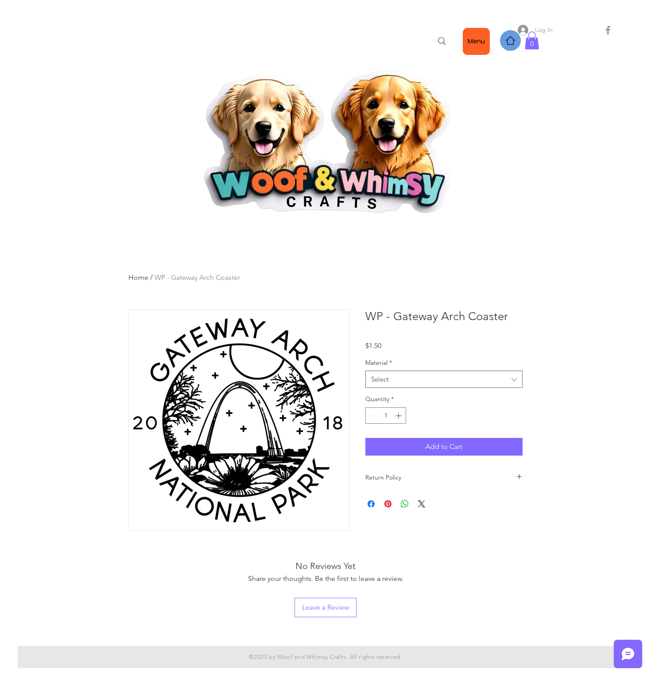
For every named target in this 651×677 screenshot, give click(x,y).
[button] (531, 40)
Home (138, 277)
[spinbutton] (386, 415)
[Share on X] (421, 504)
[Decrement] (372, 415)
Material (378, 363)
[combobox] (444, 379)
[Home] (510, 40)
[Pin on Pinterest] (388, 504)
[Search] (442, 41)
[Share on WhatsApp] (404, 504)
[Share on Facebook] (371, 504)
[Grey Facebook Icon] (608, 30)
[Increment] (399, 415)
